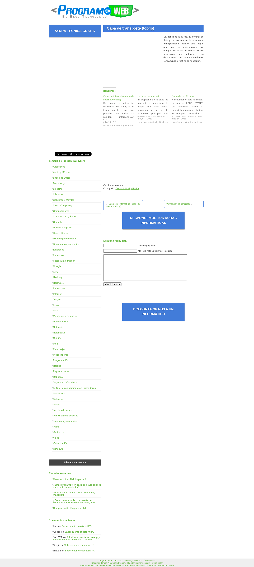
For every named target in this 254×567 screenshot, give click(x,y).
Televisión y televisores (65, 415)
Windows (58, 448)
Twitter (56, 426)
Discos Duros (60, 233)
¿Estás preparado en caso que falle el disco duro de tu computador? (77, 485)
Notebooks (59, 332)
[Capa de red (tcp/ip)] (189, 110)
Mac (55, 310)
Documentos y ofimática (66, 244)
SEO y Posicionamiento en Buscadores (74, 388)
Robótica (58, 376)
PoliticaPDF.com (137, 565)
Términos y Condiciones (132, 561)
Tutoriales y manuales (65, 421)
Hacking (57, 277)
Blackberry (59, 183)
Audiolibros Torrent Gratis (116, 565)
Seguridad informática (65, 382)
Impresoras (59, 288)
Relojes (57, 365)
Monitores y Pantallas (65, 316)
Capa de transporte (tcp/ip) (130, 28)
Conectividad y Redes (127, 188)
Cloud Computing (62, 205)
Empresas (58, 249)
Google (57, 266)
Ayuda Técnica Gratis (75, 31)
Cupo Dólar (157, 563)
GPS (55, 271)
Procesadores (60, 354)
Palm (56, 343)
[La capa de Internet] (155, 110)
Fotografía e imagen (64, 260)
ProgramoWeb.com (108, 560)
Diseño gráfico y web (64, 238)
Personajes (59, 349)
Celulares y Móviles (63, 199)
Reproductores (61, 371)
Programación (60, 360)
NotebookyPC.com (117, 563)
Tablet (56, 404)
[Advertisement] (132, 59)
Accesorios (59, 166)
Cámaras (58, 194)
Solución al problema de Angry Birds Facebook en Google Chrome (76, 538)
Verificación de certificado (178, 204)
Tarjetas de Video (62, 410)
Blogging (58, 188)
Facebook (58, 255)
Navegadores (60, 321)
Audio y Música (61, 172)
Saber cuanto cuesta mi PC (77, 526)
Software (58, 399)
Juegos (57, 299)
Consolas (58, 222)
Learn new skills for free (91, 565)
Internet (57, 293)
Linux (56, 305)
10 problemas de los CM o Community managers (74, 493)
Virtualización (60, 443)
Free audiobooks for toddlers (160, 565)
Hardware (58, 282)
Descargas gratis (62, 227)
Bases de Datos (61, 177)
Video (56, 437)
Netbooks (58, 327)
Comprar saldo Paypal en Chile (70, 508)
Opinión (57, 338)
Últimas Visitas (149, 561)
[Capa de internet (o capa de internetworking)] (120, 111)
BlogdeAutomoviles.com (138, 563)
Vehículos (58, 432)
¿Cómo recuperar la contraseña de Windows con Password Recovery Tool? (75, 501)
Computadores (61, 211)
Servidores (59, 393)
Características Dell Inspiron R (69, 479)
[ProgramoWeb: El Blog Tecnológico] (95, 19)
